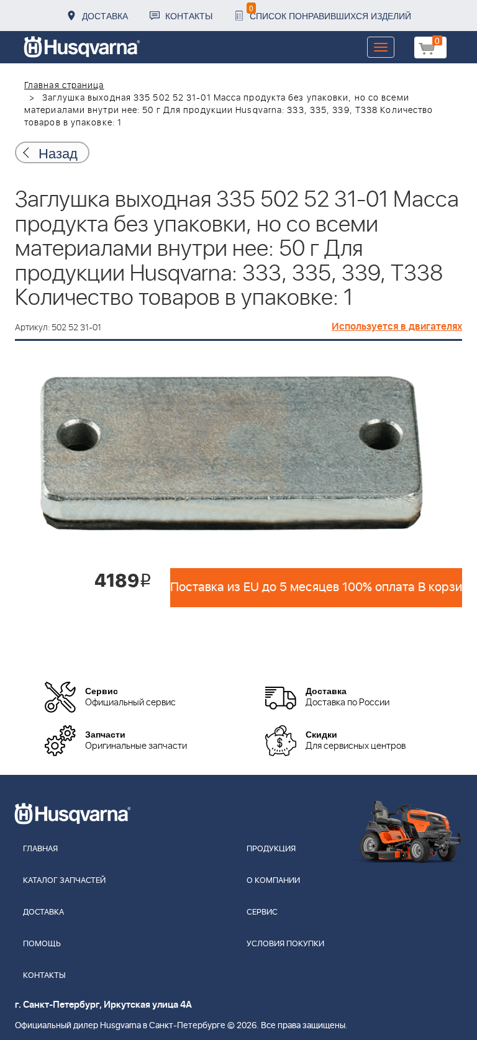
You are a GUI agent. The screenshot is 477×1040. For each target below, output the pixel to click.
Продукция (271, 849)
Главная (40, 849)
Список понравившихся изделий (330, 12)
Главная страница (64, 85)
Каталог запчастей (64, 881)
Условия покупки (285, 944)
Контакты (188, 15)
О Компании (273, 881)
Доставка (105, 15)
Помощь (42, 944)
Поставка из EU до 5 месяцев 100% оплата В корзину (316, 587)
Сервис (262, 912)
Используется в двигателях (397, 326)
